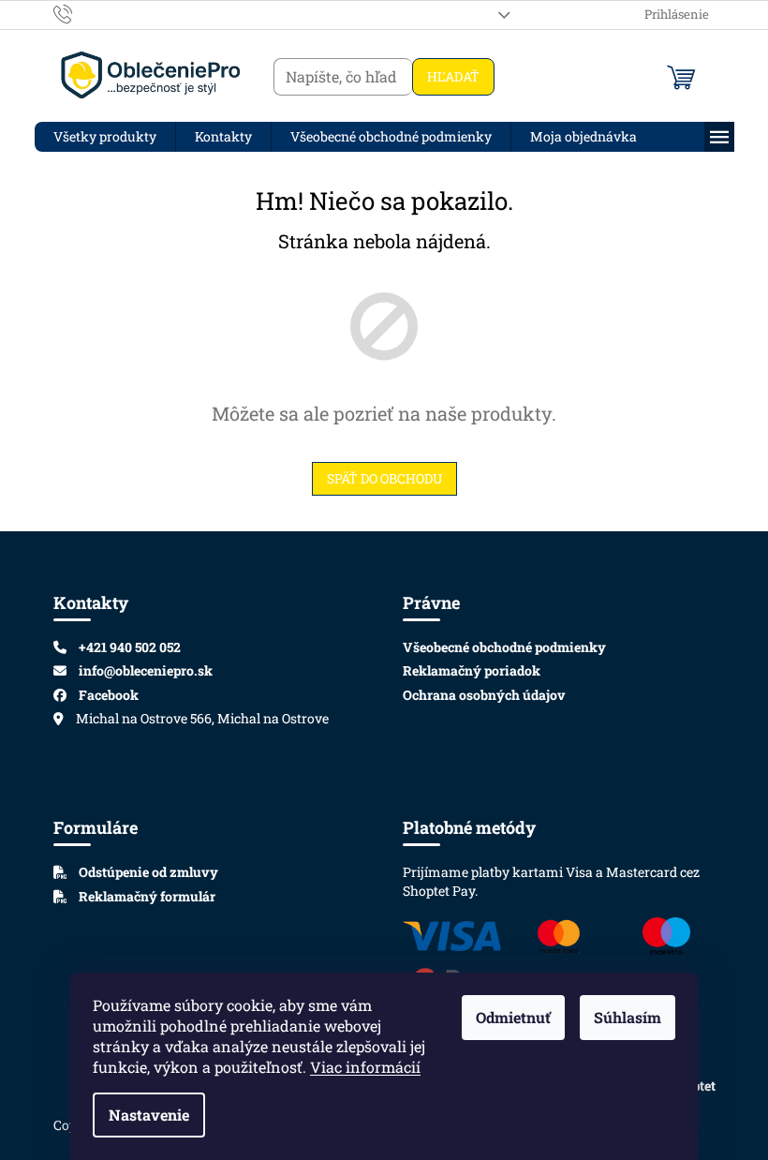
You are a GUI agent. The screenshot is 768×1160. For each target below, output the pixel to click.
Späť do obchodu (384, 478)
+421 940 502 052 (130, 647)
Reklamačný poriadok (471, 670)
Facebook (109, 695)
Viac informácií (365, 1067)
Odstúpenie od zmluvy (147, 872)
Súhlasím (627, 1017)
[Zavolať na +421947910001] (81, 13)
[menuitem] (105, 137)
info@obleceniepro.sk (146, 670)
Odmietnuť (513, 1017)
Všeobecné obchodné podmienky (504, 647)
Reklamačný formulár (145, 896)
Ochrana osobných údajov (484, 695)
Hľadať (453, 76)
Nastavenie (149, 1114)
